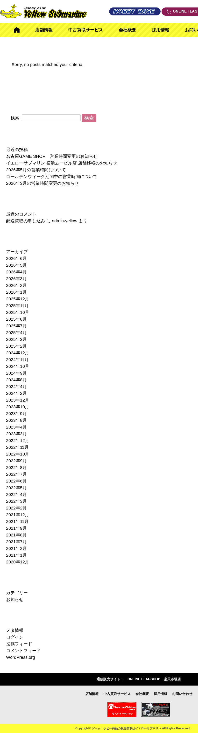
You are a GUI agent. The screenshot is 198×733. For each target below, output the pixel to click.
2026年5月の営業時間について (36, 169)
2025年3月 (16, 339)
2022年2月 (16, 508)
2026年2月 (16, 285)
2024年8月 (16, 379)
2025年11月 (17, 305)
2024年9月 (16, 373)
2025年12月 (17, 299)
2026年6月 (16, 258)
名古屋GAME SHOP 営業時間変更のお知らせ (52, 156)
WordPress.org (20, 657)
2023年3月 (16, 433)
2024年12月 (17, 352)
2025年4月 (16, 332)
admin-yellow (64, 220)
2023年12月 (17, 400)
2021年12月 (17, 514)
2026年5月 (16, 265)
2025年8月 (16, 319)
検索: (16, 117)
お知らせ (14, 599)
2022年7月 (16, 474)
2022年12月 (17, 440)
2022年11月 (17, 447)
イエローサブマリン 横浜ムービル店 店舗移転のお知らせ (61, 163)
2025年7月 (16, 326)
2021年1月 (16, 555)
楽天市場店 (172, 679)
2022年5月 (16, 487)
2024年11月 (17, 359)
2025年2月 (16, 346)
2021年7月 (16, 541)
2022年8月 (16, 467)
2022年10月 (17, 454)
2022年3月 (16, 501)
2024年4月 (16, 386)
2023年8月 (16, 420)
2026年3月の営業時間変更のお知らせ (42, 183)
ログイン (14, 637)
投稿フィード (19, 643)
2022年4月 (16, 494)
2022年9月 (16, 460)
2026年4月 (16, 272)
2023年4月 (16, 427)
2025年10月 (17, 312)
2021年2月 (16, 548)
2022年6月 (16, 481)
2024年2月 (16, 393)
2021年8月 (16, 535)
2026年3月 (16, 278)
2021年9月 (16, 528)
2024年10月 (17, 366)
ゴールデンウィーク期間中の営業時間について (51, 176)
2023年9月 (16, 413)
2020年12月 (17, 562)
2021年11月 (17, 521)
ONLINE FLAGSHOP (143, 679)
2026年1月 (16, 292)
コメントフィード (23, 650)
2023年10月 (17, 406)
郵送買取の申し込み (25, 220)
